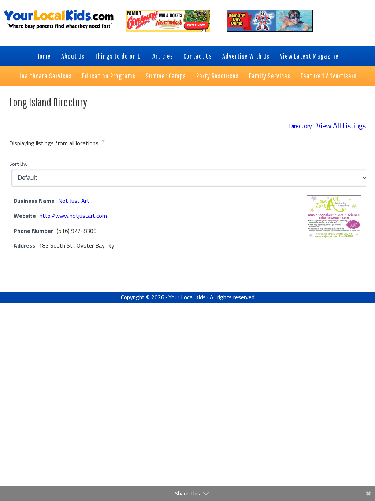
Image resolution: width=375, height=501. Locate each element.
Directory (300, 125)
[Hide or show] (103, 142)
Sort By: (18, 164)
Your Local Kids (187, 297)
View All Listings (341, 125)
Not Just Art (73, 200)
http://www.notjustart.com (73, 215)
